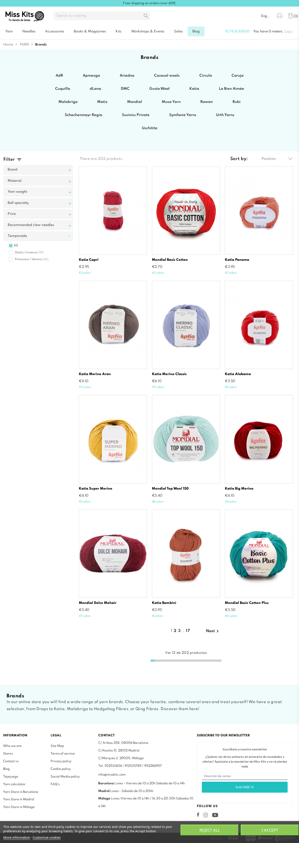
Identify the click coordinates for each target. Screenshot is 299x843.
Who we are (12, 746)
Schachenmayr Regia (83, 115)
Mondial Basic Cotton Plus (247, 603)
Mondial (134, 102)
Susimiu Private (136, 115)
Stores (8, 753)
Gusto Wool (159, 89)
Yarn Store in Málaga (19, 807)
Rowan (206, 102)
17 (188, 631)
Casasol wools (167, 76)
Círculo (205, 76)
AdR (59, 76)
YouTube (215, 815)
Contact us (10, 761)
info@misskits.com (112, 774)
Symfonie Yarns (182, 115)
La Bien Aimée (231, 89)
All (16, 245)
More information (16, 837)
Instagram (205, 815)
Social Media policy (65, 776)
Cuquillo (62, 89)
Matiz (102, 102)
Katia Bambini (164, 603)
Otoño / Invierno (29, 252)
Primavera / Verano (32, 259)
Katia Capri (88, 260)
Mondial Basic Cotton (170, 260)
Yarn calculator (14, 784)
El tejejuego (237, 31)
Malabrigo (67, 102)
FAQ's (55, 784)
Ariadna (127, 76)
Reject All (209, 830)
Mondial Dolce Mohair (97, 603)
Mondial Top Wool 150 (170, 488)
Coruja (238, 76)
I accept (270, 830)
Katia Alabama (238, 374)
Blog (6, 769)
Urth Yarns (225, 115)
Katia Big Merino (239, 488)
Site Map (57, 746)
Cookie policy (61, 769)
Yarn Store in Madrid (18, 799)
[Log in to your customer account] (279, 16)
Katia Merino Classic (169, 374)
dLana (95, 89)
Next (213, 631)
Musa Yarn (171, 102)
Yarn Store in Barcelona (20, 792)
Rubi (236, 102)
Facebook (198, 814)
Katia (194, 89)
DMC (125, 89)
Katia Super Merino (95, 488)
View (288, 31)
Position (269, 159)
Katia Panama (237, 260)
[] (146, 16)
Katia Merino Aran (95, 374)
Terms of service (63, 753)
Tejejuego (10, 776)
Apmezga (91, 76)
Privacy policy (61, 761)
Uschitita (149, 128)
